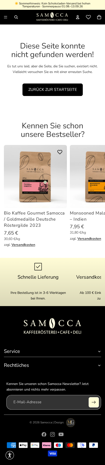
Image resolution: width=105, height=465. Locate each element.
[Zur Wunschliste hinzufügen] (60, 152)
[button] (10, 455)
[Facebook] (44, 434)
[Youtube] (61, 434)
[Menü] (5, 17)
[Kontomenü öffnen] (77, 17)
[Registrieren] (94, 402)
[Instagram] (52, 434)
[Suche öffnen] (16, 17)
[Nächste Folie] (96, 196)
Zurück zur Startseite (52, 89)
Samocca (46, 422)
